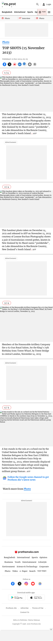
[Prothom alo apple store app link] (36, 597)
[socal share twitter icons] (9, 66)
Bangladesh (7, 12)
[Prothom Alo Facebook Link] (14, 584)
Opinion (43, 557)
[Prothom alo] (9, 4)
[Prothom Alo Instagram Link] (27, 584)
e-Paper (23, 571)
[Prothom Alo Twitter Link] (20, 584)
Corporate (44, 566)
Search (32, 571)
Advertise (25, 608)
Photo (5, 42)
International (19, 12)
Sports (30, 12)
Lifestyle (42, 562)
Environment (8, 566)
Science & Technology (27, 566)
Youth (18, 562)
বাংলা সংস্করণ (41, 571)
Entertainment (29, 562)
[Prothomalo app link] (17, 597)
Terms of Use (37, 608)
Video (15, 571)
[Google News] (40, 584)
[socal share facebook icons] (4, 66)
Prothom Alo (11, 608)
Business (8, 562)
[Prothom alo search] (37, 4)
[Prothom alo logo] (26, 552)
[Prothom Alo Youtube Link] (34, 584)
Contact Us (24, 612)
